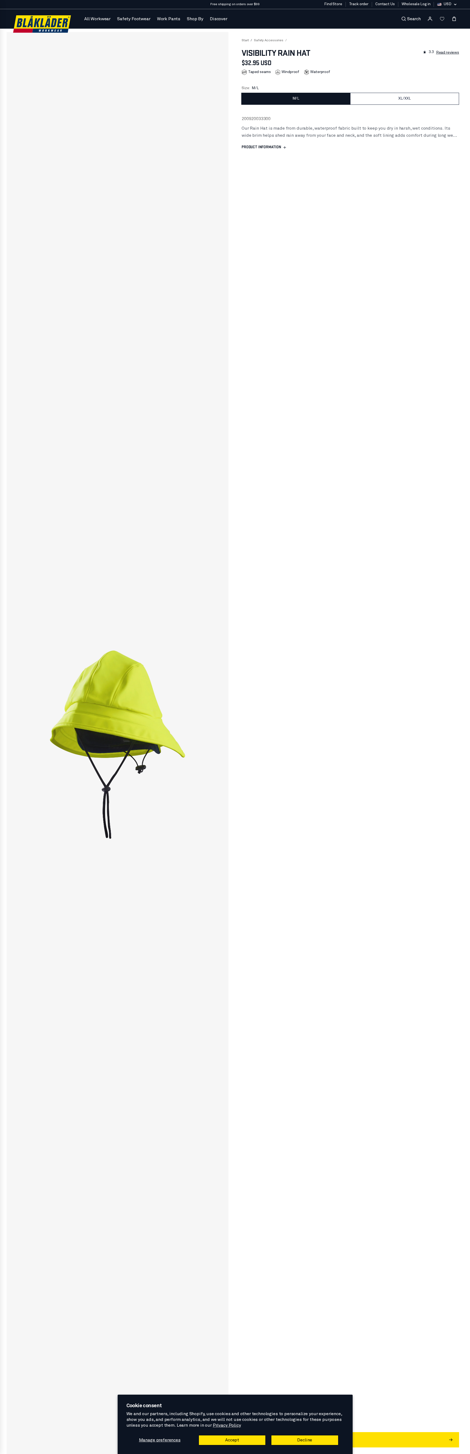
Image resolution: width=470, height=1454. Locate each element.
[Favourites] (442, 19)
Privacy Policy (227, 1425)
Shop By (195, 19)
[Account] (430, 19)
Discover (218, 19)
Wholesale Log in (416, 4)
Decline (304, 1440)
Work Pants (168, 19)
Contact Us (385, 4)
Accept (232, 1440)
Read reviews (447, 52)
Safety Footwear (133, 19)
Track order (359, 4)
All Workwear (97, 19)
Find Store (333, 4)
